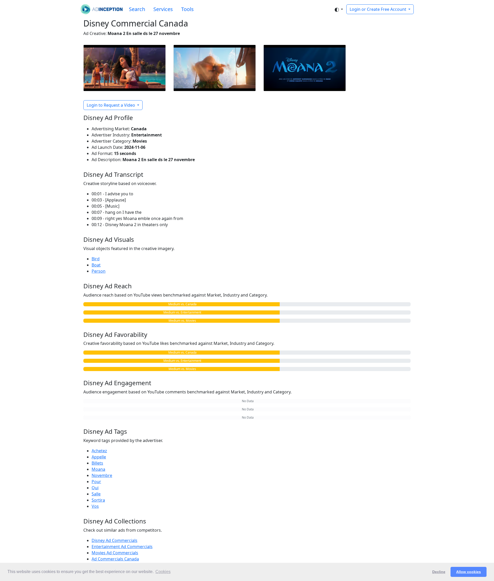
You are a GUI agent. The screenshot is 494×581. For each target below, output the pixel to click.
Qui (95, 488)
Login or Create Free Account (378, 9)
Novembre (102, 475)
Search (137, 9)
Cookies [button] (163, 571)
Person (98, 271)
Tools (187, 9)
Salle (96, 494)
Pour (96, 481)
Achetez (99, 451)
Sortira (98, 500)
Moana (98, 469)
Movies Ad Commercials (115, 553)
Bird (96, 259)
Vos (95, 506)
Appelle (99, 457)
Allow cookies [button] (468, 572)
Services (163, 9)
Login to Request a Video (111, 105)
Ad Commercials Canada (115, 559)
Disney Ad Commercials (114, 540)
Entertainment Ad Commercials (122, 546)
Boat (96, 265)
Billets (97, 463)
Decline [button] (438, 572)
